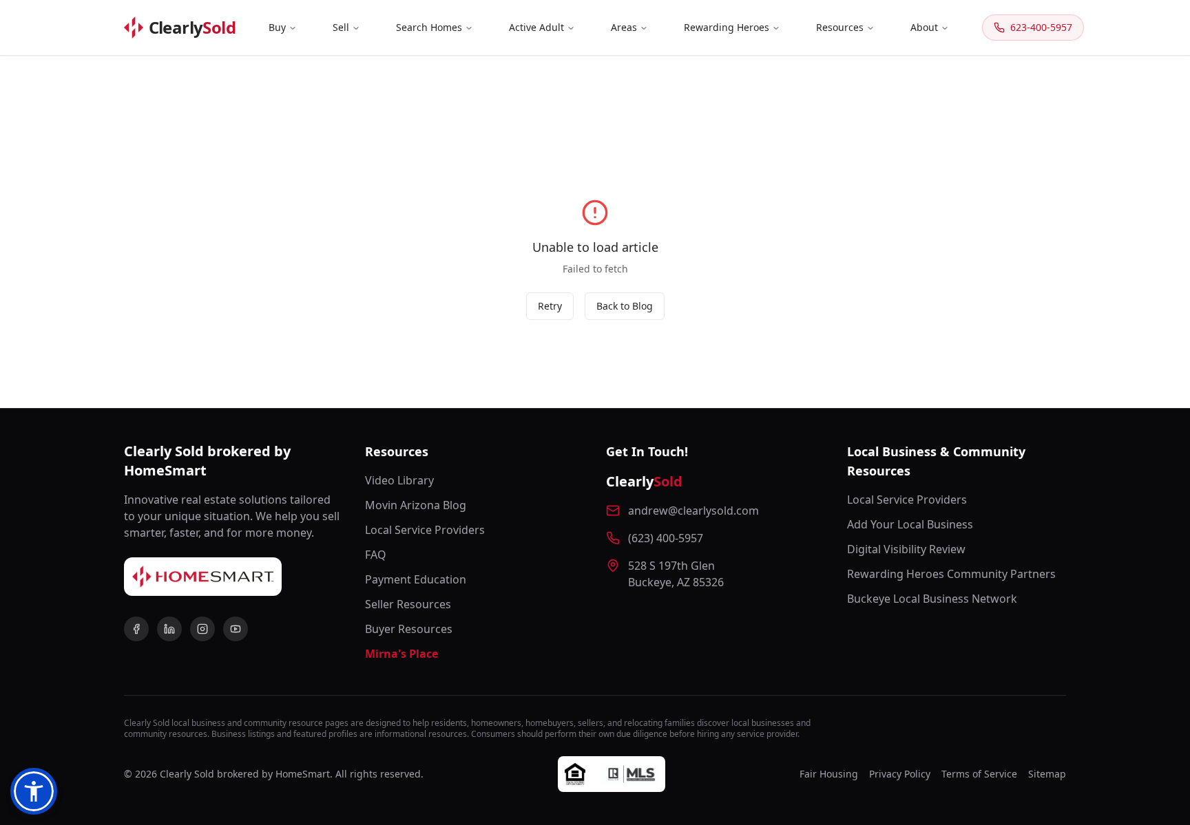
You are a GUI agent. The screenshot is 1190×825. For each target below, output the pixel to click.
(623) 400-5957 (665, 538)
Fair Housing (829, 773)
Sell (341, 27)
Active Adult (536, 27)
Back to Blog (624, 305)
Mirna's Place (401, 653)
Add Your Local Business (910, 524)
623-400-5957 (1041, 27)
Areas (624, 27)
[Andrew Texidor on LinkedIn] (169, 629)
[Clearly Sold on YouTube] (235, 629)
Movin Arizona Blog (415, 505)
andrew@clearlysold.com (693, 510)
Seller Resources (408, 604)
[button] (34, 791)
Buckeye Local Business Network (932, 598)
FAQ (375, 554)
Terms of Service (979, 773)
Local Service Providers (425, 529)
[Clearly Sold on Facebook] (136, 629)
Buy (277, 27)
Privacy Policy (899, 773)
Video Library (399, 480)
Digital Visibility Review (906, 549)
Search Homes (429, 27)
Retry (550, 305)
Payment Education (415, 579)
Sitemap (1047, 773)
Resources (840, 27)
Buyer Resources (408, 628)
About (924, 27)
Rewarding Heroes (726, 27)
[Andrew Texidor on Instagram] (202, 629)
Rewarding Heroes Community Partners (951, 573)
